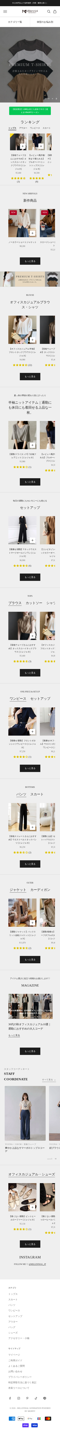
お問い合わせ (15, 1371)
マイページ (14, 1355)
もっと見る (30, 261)
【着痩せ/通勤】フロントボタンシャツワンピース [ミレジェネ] (22, 744)
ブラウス (15, 603)
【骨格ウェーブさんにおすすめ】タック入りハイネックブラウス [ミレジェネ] (18, 162)
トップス (13, 1294)
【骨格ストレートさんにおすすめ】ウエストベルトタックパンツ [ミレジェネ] (22, 839)
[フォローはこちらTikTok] (36, 1398)
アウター (13, 1321)
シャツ (51, 603)
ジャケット (18, 890)
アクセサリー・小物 (18, 1338)
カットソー (34, 603)
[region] (30, 64)
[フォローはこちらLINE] (44, 1398)
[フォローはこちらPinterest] (27, 1398)
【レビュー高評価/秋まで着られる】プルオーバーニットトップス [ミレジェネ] (36, 162)
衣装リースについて (18, 1388)
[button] (18, 178)
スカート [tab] (47, 128)
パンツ (21, 794)
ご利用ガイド (15, 1360)
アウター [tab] (23, 128)
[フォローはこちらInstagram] (18, 1398)
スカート (37, 794)
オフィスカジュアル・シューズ (31, 1174)
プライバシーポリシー (20, 1377)
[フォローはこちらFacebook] (10, 1398)
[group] (30, 64)
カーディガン (40, 890)
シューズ (13, 1333)
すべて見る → (49, 1079)
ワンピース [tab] (35, 128)
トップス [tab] (12, 128)
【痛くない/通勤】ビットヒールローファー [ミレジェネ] (22, 1218)
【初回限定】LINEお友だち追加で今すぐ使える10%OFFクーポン (30, 111)
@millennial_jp (37, 1264)
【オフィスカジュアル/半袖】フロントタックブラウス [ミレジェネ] (22, 352)
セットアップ (40, 698)
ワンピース (18, 698)
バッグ (11, 1327)
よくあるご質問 (16, 1366)
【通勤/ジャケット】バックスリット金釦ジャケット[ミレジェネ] (22, 935)
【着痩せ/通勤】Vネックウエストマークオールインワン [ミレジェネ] (22, 552)
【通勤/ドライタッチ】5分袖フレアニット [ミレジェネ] (22, 456)
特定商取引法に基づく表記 (22, 1382)
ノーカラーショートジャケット (22, 242)
